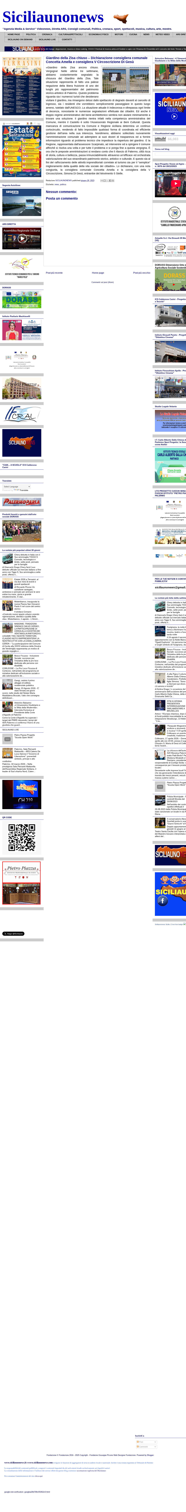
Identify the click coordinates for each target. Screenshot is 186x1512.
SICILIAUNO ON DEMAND (20, 39)
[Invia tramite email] (101, 180)
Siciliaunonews (53, 17)
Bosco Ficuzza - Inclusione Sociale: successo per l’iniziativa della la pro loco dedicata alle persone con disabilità (26, 661)
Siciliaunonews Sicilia (162, 924)
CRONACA (47, 34)
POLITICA (31, 34)
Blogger (150, 1455)
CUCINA (133, 34)
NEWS (146, 34)
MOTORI (119, 34)
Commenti (143, 1447)
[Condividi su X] (107, 180)
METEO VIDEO (163, 34)
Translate (24, 490)
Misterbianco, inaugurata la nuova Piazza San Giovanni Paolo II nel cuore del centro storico (27, 605)
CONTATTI (67, 39)
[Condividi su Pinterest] (112, 180)
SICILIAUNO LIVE (47, 39)
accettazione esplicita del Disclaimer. (91, 1471)
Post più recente (54, 273)
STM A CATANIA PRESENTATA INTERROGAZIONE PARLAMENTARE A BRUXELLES (176, 706)
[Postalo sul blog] (104, 180)
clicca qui (39, 1476)
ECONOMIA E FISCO (99, 34)
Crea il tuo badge (177, 924)
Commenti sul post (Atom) (103, 282)
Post (141, 1442)
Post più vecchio (141, 273)
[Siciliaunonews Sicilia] (184, 924)
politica (63, 184)
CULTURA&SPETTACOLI (71, 34)
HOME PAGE (14, 34)
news (57, 184)
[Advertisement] (24, 1158)
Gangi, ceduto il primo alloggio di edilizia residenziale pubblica (24, 682)
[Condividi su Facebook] (110, 180)
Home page (98, 273)
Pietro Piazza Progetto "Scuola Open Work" (24, 736)
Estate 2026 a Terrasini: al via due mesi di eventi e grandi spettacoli (26, 581)
